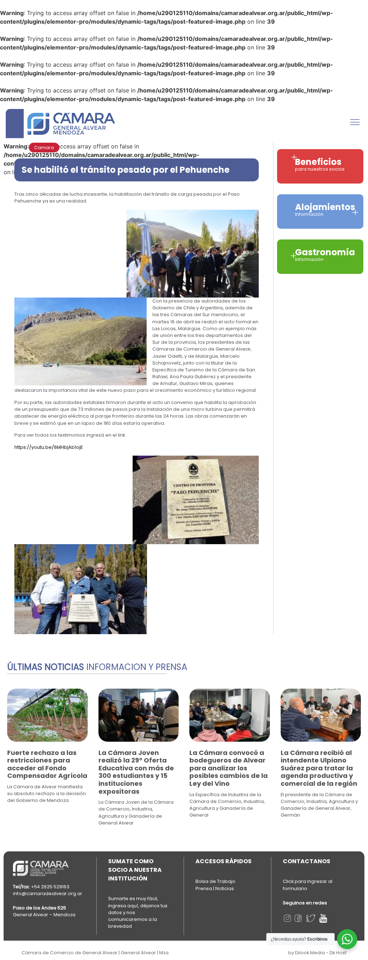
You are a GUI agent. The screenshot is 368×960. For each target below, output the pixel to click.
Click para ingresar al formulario (307, 885)
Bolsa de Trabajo (215, 881)
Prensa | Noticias (215, 888)
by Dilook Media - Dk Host (317, 953)
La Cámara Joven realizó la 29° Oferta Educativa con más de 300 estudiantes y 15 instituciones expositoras (136, 772)
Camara (44, 147)
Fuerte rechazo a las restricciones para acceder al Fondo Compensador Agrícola (47, 764)
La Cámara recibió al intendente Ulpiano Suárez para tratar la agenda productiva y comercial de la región (319, 768)
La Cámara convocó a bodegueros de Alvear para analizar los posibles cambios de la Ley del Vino (228, 768)
